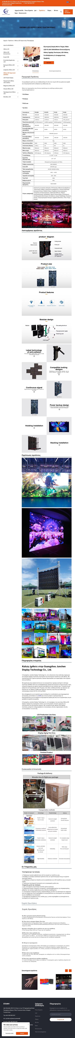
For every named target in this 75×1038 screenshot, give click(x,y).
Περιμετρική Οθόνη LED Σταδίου (8, 81)
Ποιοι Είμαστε (29, 10)
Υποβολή (60, 1019)
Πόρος (49, 10)
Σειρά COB (6, 57)
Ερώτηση (49, 62)
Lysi (35, 10)
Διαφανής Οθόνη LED (9, 70)
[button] (66, 970)
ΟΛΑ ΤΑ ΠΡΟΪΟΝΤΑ (8, 45)
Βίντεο (56, 10)
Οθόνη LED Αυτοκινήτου (6, 53)
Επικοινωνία (22, 13)
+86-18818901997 (29, 3)
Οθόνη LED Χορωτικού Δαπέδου (9, 73)
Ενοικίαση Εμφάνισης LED (9, 61)
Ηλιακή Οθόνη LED (8, 89)
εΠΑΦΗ (40, 695)
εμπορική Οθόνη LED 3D (9, 65)
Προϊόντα (42, 10)
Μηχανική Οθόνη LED (9, 85)
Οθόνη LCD (6, 49)
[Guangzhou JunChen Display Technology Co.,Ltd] (7, 12)
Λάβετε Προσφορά (67, 11)
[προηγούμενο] (22, 65)
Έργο (16, 13)
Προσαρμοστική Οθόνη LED (9, 92)
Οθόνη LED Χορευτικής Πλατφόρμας (24, 40)
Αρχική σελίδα (19, 10)
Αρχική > (5, 40)
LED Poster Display (8, 77)
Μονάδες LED (7, 97)
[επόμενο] (40, 65)
